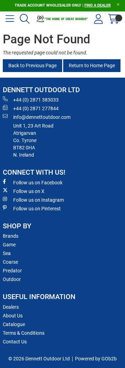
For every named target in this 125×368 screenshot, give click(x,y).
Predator (12, 270)
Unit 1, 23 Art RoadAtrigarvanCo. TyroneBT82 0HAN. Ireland (33, 140)
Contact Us (15, 341)
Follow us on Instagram (38, 200)
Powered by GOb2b (96, 358)
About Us (13, 315)
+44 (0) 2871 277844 (36, 108)
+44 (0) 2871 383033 (36, 100)
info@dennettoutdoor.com (41, 117)
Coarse (10, 262)
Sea (7, 253)
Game (9, 244)
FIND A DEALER (97, 5)
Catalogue (14, 324)
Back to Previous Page (32, 65)
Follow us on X (28, 191)
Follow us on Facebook (37, 182)
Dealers (11, 307)
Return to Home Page (92, 65)
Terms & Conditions (23, 333)
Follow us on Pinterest (37, 208)
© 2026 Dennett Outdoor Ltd (39, 358)
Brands (10, 236)
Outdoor (12, 279)
